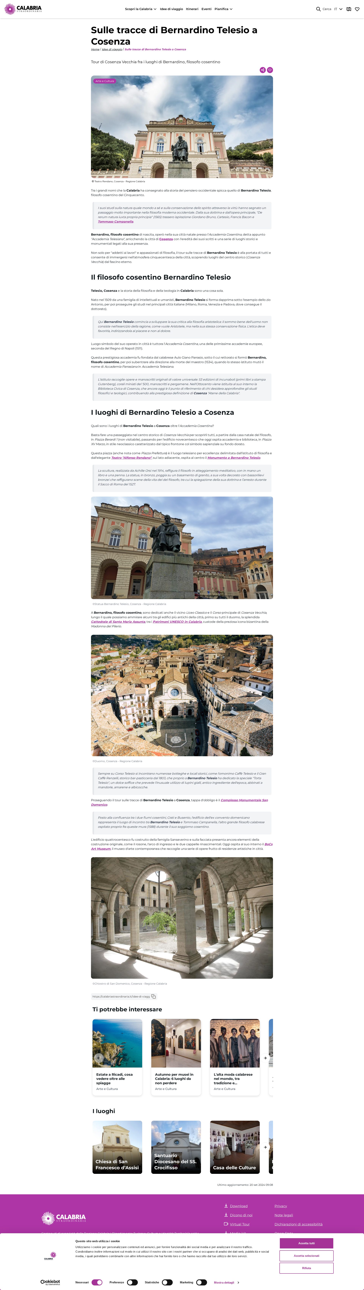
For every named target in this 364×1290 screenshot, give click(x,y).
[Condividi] (263, 70)
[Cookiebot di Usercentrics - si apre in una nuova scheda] (50, 1282)
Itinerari (192, 9)
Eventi (207, 9)
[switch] (132, 1282)
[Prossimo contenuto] (265, 1058)
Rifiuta (306, 1268)
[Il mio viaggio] (357, 9)
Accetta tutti (306, 1243)
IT (335, 9)
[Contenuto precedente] (99, 1058)
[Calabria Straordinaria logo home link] (23, 9)
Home (95, 49)
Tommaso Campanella (115, 221)
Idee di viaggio (171, 9)
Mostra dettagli (224, 1282)
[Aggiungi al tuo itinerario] (270, 70)
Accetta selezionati (306, 1255)
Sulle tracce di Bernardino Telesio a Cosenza (155, 49)
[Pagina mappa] (348, 9)
